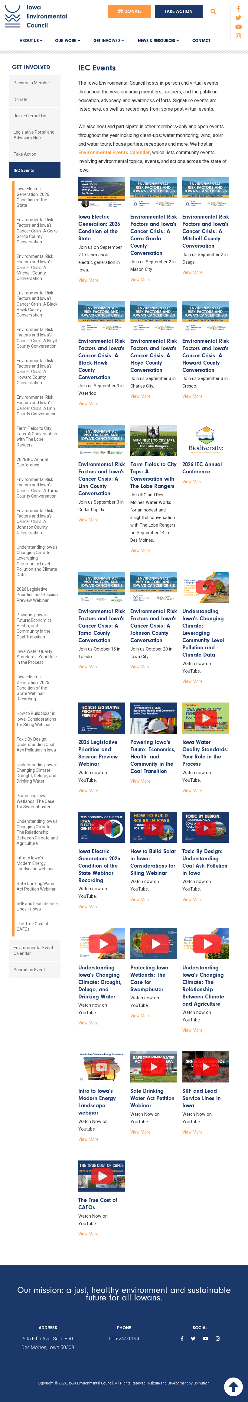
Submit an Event (29, 969)
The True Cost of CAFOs (33, 926)
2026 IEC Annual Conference (32, 462)
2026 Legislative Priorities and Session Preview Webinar (37, 594)
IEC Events (24, 170)
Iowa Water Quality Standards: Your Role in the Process (37, 657)
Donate (132, 11)
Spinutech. (202, 1383)
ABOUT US (30, 40)
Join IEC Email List (31, 115)
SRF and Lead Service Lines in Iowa (37, 906)
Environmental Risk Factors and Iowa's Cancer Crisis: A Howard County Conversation (35, 371)
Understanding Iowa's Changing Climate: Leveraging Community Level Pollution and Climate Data (37, 561)
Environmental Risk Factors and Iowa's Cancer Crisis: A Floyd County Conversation (37, 338)
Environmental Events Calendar (114, 152)
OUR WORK (66, 40)
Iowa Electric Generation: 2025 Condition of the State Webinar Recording (33, 687)
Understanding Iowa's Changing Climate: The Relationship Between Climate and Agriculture (37, 832)
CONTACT (201, 40)
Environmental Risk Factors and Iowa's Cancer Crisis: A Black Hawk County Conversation (37, 303)
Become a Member (32, 82)
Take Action (179, 11)
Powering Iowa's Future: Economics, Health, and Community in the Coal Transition (35, 625)
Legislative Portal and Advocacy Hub (34, 135)
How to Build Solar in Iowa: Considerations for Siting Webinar (36, 719)
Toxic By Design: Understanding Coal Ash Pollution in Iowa (36, 744)
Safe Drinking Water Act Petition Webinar (36, 886)
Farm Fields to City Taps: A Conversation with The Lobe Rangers (37, 436)
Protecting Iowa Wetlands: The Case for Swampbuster (35, 801)
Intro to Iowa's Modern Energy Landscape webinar (35, 863)
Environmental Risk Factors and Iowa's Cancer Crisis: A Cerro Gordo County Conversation (37, 230)
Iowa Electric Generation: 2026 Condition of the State (33, 197)
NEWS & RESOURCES (157, 40)
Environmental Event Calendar (33, 950)
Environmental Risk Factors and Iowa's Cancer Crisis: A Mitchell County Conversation (35, 267)
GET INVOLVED (107, 40)
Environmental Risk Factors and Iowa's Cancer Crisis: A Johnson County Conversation (35, 521)
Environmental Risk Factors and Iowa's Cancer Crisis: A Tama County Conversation (37, 487)
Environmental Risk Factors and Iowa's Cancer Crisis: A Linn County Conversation (37, 405)
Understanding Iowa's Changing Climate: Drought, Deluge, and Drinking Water (37, 773)
